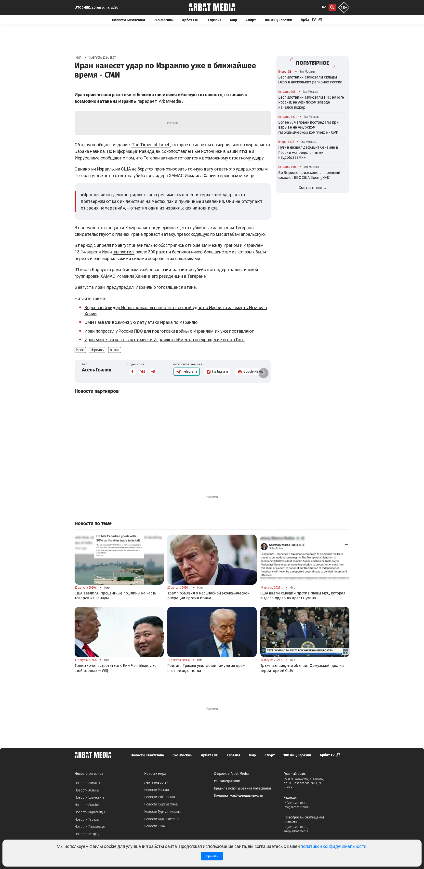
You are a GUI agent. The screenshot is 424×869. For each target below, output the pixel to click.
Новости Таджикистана (161, 819)
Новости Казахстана (128, 20)
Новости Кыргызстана (161, 804)
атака (114, 350)
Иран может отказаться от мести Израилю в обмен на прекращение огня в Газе (164, 339)
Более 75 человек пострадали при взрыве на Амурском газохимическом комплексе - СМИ (308, 127)
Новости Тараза (87, 819)
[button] (263, 373)
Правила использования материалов (243, 788)
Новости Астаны (87, 790)
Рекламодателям (227, 781)
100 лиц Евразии (278, 20)
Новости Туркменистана (162, 812)
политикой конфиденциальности (333, 846)
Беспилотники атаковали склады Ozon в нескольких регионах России (310, 79)
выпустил (124, 251)
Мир (233, 20)
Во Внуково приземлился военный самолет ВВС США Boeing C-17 (309, 175)
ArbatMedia (170, 101)
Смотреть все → (313, 187)
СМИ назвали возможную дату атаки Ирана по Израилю (140, 322)
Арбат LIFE (190, 20)
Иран (80, 350)
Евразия (214, 20)
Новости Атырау (87, 834)
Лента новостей (156, 782)
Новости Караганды (90, 812)
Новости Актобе (87, 805)
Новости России (156, 790)
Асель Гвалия (96, 370)
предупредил (120, 287)
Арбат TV (309, 19)
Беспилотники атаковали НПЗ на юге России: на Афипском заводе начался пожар (311, 102)
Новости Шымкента (89, 797)
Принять (212, 856)
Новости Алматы (87, 783)
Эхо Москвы (163, 20)
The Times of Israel (150, 144)
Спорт (251, 20)
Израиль (97, 350)
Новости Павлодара (90, 827)
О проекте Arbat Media (231, 774)
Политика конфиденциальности (238, 795)
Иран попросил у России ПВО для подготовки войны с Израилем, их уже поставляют (169, 331)
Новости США (154, 826)
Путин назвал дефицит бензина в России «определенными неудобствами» (308, 152)
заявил (180, 269)
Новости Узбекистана (160, 797)
